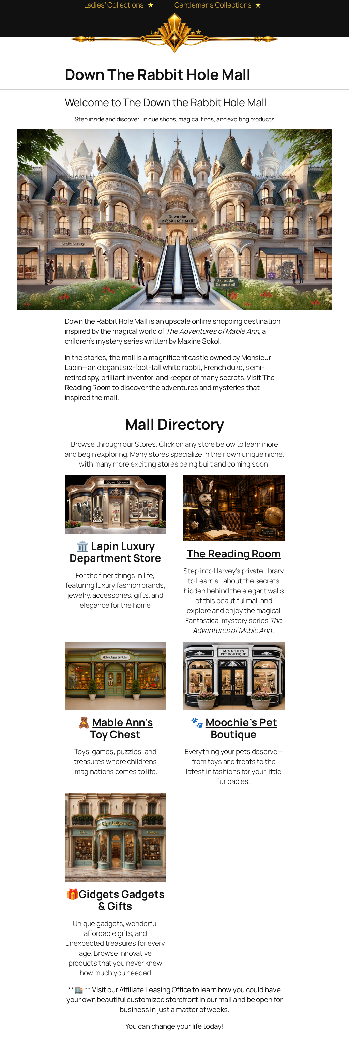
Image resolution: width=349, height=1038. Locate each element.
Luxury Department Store (115, 552)
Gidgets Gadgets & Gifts (122, 900)
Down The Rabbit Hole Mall (158, 74)
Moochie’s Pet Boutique (241, 728)
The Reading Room (234, 553)
